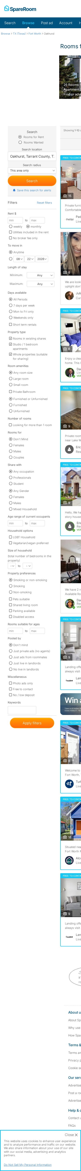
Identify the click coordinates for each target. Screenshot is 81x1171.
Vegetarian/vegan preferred (31, 543)
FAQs (72, 1125)
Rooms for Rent (33, 137)
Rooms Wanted (33, 142)
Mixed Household (25, 509)
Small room (20, 384)
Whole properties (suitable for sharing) (30, 356)
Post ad (47, 23)
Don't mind (20, 645)
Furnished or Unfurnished (30, 399)
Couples (18, 457)
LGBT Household (24, 537)
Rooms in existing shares (29, 338)
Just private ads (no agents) (31, 651)
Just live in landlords (27, 663)
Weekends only (23, 317)
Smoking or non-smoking (30, 580)
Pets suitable (21, 599)
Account (65, 23)
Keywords (14, 703)
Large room (21, 378)
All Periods (20, 299)
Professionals (22, 477)
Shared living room (25, 605)
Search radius (32, 165)
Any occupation (23, 471)
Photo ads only (23, 683)
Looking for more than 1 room (32, 425)
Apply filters (32, 723)
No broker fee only (25, 238)
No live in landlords (26, 669)
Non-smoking (22, 592)
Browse (28, 23)
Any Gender (21, 491)
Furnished (20, 405)
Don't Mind (20, 439)
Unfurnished (21, 411)
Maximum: (16, 283)
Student (18, 483)
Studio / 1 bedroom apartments (25, 346)
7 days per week (24, 305)
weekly (17, 226)
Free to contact (23, 689)
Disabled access (23, 616)
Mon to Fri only (23, 311)
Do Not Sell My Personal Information (28, 1164)
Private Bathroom (24, 391)
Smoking (19, 586)
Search (10, 23)
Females (18, 445)
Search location (32, 149)
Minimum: (16, 275)
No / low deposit (24, 695)
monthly (36, 226)
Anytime (18, 252)
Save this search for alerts (34, 190)
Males (17, 451)
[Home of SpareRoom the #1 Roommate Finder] (20, 8)
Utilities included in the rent (31, 232)
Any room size (22, 372)
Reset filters (44, 202)
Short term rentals (25, 324)
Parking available (24, 611)
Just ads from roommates (30, 657)
